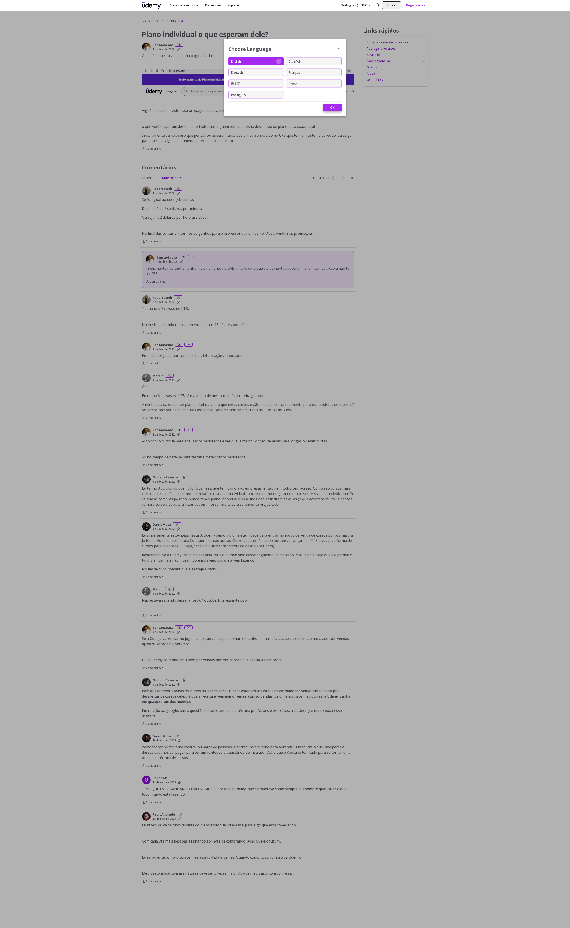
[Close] (339, 49)
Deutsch (237, 72)
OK (332, 107)
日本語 (235, 83)
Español (294, 61)
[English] (151, 5)
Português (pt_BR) (354, 5)
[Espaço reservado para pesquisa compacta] (378, 5)
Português (238, 94)
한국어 (293, 83)
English (236, 61)
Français (295, 72)
